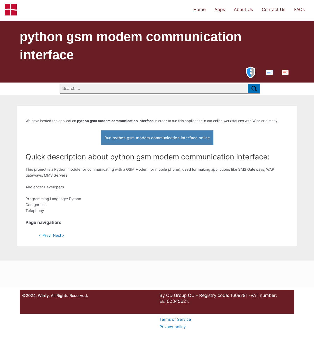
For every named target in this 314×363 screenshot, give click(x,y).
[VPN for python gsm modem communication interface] (250, 72)
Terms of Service (175, 319)
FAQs (299, 9)
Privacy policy (172, 326)
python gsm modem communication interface (130, 45)
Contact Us (273, 9)
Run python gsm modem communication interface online (157, 137)
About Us (243, 9)
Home (199, 9)
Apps (219, 9)
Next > (59, 235)
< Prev (45, 235)
